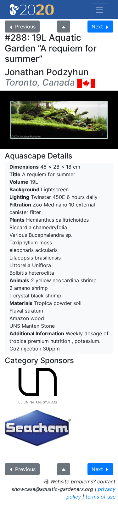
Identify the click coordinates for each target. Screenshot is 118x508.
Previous (25, 26)
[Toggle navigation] (99, 9)
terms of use (100, 496)
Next (97, 26)
